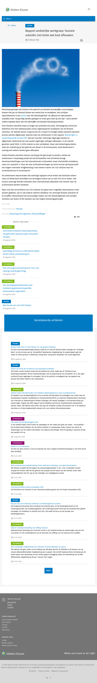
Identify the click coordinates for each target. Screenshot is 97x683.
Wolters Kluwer (7, 643)
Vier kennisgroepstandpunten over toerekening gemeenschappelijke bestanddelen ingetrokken (18, 288)
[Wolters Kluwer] (17, 9)
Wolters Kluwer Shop (9, 646)
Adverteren (6, 630)
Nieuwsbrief (11, 602)
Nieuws (19, 209)
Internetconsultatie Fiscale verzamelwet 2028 (27, 487)
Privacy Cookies (43, 671)
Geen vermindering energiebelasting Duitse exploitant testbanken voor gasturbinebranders (44, 465)
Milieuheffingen (38, 214)
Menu (8, 19)
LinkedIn (10, 607)
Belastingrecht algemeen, (21, 214)
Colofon (4, 627)
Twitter (9, 605)
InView (4, 640)
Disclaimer (32, 671)
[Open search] (89, 9)
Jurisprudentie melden (10, 620)
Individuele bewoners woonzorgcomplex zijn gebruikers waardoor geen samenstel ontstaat (20, 234)
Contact (4, 625)
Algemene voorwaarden (59, 671)
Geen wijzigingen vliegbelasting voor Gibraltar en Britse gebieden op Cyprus (38, 547)
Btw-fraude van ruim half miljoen (17, 305)
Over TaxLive (6, 622)
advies (23, 115)
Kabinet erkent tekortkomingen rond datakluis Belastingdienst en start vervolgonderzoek (43, 393)
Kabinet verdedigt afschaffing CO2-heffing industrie (29, 528)
